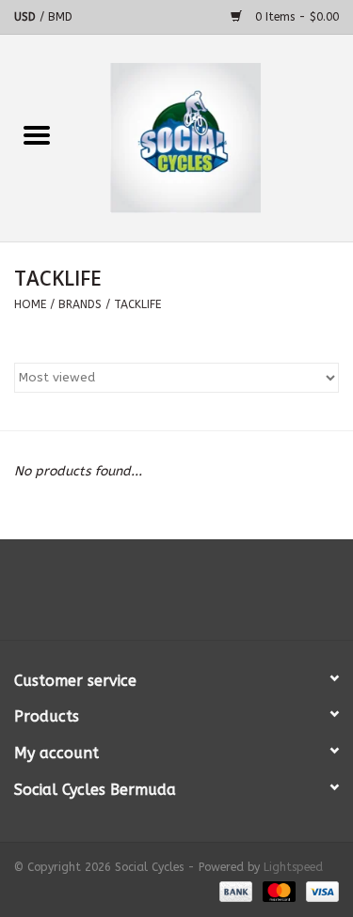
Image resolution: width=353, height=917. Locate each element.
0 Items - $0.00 (295, 16)
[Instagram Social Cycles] (211, 597)
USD (27, 16)
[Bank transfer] (234, 890)
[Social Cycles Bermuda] (214, 138)
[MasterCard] (277, 890)
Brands (80, 304)
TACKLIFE (137, 304)
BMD (60, 16)
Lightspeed (293, 867)
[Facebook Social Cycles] (143, 597)
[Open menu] (36, 134)
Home (30, 304)
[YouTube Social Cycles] (177, 597)
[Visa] (319, 890)
